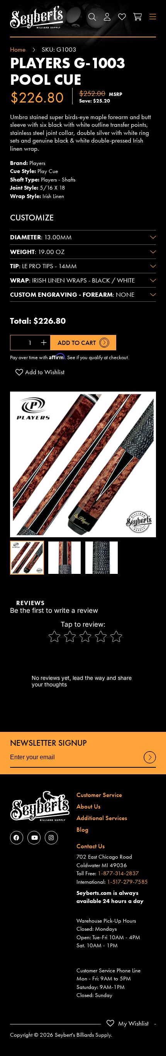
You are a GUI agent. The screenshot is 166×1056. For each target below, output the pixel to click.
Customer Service (99, 794)
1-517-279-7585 (127, 882)
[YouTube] (34, 837)
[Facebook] (16, 837)
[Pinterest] (51, 837)
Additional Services (101, 818)
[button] (92, 17)
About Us (88, 806)
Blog (82, 829)
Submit (150, 762)
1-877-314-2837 (118, 873)
